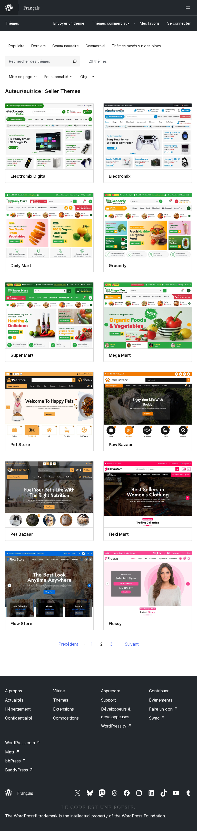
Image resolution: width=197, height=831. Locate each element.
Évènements (160, 700)
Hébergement (18, 709)
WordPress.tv (116, 726)
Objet (85, 76)
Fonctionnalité (56, 76)
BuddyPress (19, 769)
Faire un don (163, 709)
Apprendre (110, 690)
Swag (157, 718)
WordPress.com (22, 742)
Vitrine (59, 690)
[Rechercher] (75, 61)
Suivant (132, 644)
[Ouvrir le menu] (189, 7)
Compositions (66, 718)
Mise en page (20, 76)
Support (108, 700)
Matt (12, 751)
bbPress (15, 760)
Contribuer (159, 690)
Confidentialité (18, 718)
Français (25, 793)
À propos (13, 690)
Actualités (14, 700)
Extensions (63, 709)
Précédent (68, 644)
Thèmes (12, 23)
